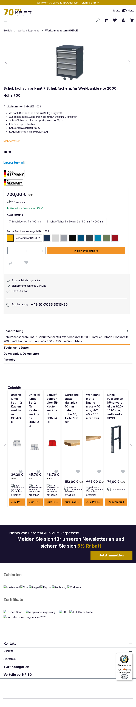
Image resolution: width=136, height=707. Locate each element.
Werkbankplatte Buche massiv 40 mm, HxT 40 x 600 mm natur (93, 406)
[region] (68, 446)
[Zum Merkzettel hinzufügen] (26, 262)
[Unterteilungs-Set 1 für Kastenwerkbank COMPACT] (17, 443)
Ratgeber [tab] (10, 359)
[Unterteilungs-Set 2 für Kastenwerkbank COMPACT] (35, 447)
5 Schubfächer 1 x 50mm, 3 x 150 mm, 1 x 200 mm (75, 221)
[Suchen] (98, 20)
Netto (131, 10)
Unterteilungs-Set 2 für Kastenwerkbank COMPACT (34, 410)
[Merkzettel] (114, 20)
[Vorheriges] (6, 62)
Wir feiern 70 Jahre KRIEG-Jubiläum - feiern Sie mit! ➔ (68, 2)
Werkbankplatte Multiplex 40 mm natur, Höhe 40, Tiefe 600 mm (71, 408)
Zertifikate (13, 599)
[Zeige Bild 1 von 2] (64, 78)
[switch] (124, 10)
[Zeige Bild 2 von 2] (71, 78)
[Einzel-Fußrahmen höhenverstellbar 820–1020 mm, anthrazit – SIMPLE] (116, 439)
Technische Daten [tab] (17, 347)
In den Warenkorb (86, 251)
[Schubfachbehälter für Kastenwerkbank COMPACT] (52, 443)
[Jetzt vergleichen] (106, 20)
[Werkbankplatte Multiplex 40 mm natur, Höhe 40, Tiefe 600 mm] (72, 443)
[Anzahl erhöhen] (43, 250)
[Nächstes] (129, 62)
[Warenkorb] (132, 20)
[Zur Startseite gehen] (40, 12)
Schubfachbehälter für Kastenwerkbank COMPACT (52, 408)
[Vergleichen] (10, 262)
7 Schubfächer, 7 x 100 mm (25, 221)
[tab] (67, 336)
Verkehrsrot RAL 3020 (28, 237)
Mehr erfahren (12, 140)
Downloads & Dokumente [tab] (21, 353)
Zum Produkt (18, 501)
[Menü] (7, 20)
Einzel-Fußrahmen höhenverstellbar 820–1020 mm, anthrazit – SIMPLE (115, 406)
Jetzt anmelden (111, 555)
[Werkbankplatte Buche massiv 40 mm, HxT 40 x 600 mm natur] (93, 439)
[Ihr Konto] (123, 20)
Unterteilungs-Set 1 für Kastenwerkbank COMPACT (16, 408)
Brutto (116, 10)
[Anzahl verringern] (10, 250)
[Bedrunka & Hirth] (16, 161)
